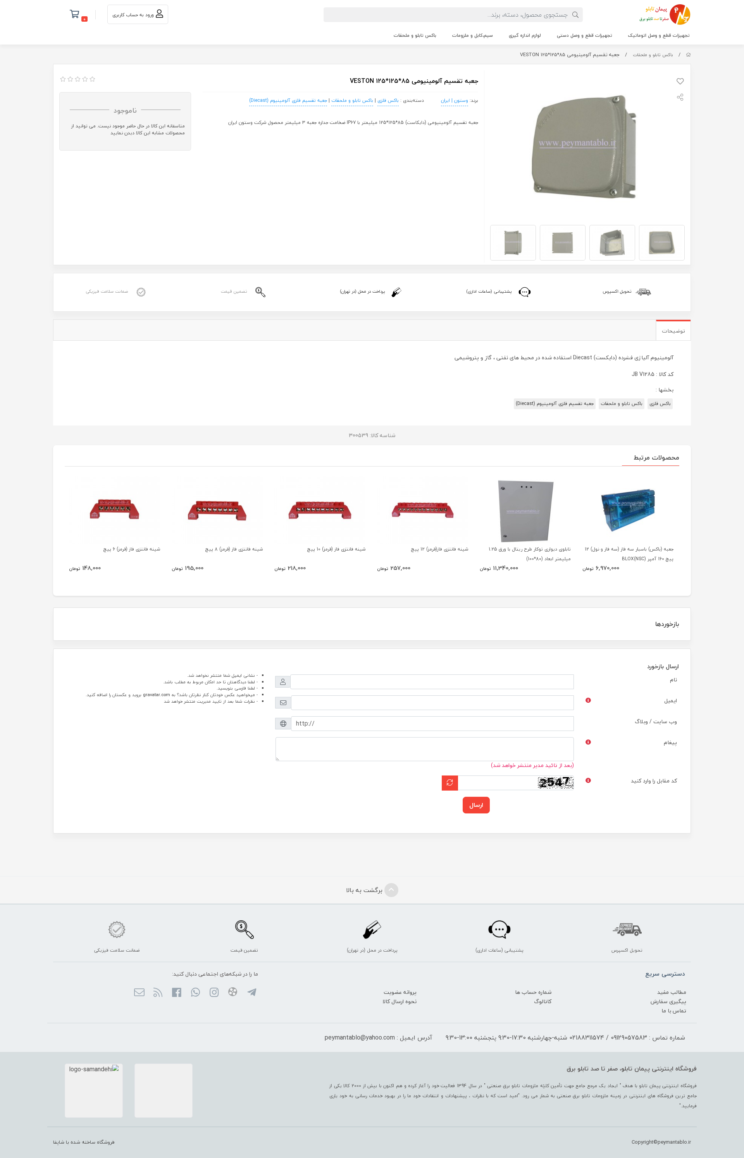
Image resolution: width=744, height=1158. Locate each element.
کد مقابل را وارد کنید (654, 781)
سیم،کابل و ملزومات (472, 35)
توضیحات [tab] (673, 331)
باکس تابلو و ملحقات (415, 35)
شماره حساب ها (533, 992)
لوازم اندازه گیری (525, 35)
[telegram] (251, 993)
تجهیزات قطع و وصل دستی (584, 35)
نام (673, 680)
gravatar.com (156, 694)
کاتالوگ (542, 1001)
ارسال (476, 804)
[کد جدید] (450, 783)
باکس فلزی (388, 100)
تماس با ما (673, 1011)
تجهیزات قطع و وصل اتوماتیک (659, 35)
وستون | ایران (454, 100)
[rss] (158, 993)
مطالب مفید (671, 992)
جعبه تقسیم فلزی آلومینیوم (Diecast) (288, 100)
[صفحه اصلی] (688, 54)
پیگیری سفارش (668, 1001)
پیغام (670, 742)
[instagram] (214, 993)
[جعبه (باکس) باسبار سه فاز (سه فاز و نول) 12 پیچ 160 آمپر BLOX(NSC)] (627, 510)
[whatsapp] (195, 993)
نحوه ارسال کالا (399, 1001)
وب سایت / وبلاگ (656, 721)
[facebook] (176, 993)
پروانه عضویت (400, 992)
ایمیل (670, 700)
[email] (139, 993)
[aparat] (232, 993)
